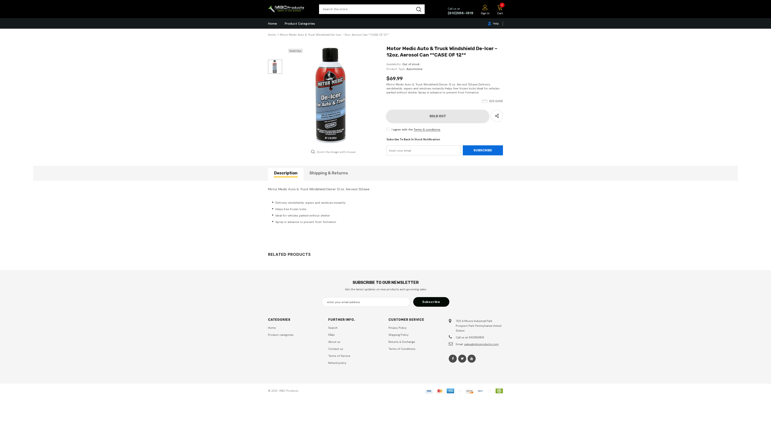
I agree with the (402, 129)
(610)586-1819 (460, 13)
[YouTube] (472, 359)
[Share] (497, 116)
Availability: (394, 64)
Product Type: (396, 69)
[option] (333, 96)
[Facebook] (453, 359)
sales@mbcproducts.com (481, 344)
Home (272, 34)
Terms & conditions (427, 129)
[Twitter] (462, 359)
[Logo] (290, 9)
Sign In (485, 13)
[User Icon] (485, 7)
